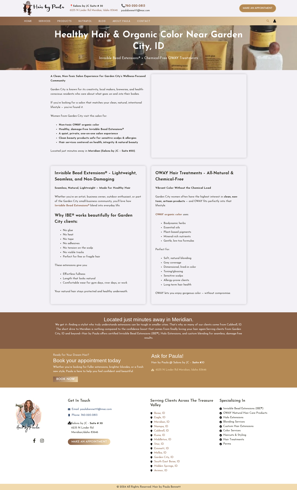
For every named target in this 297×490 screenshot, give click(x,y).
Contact (143, 21)
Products (64, 21)
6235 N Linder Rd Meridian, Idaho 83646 (94, 10)
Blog (102, 21)
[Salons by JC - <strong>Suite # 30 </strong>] (69, 423)
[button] (257, 8)
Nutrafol (85, 21)
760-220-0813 (135, 6)
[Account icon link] (274, 21)
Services (45, 21)
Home (28, 21)
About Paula (121, 21)
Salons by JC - (87, 423)
